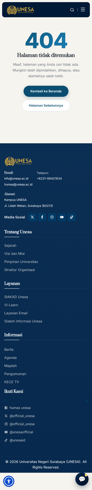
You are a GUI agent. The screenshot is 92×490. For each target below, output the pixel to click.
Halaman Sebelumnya (46, 105)
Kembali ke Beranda (46, 91)
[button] (8, 481)
